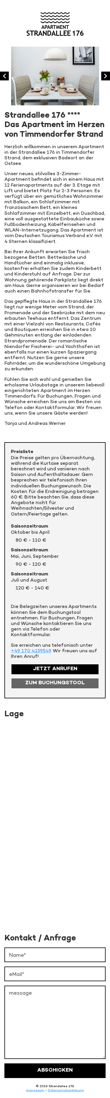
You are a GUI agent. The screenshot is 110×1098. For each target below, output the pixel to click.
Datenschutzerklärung (66, 1090)
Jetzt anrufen (55, 669)
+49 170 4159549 (31, 651)
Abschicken (55, 1070)
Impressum (35, 1090)
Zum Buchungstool (55, 683)
